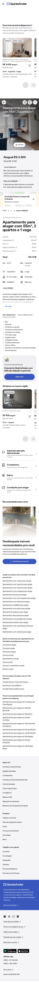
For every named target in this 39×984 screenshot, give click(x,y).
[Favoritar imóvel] (30, 102)
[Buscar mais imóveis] (4, 102)
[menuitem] (6, 210)
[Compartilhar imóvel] (25, 102)
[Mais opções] (35, 102)
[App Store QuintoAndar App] (23, 951)
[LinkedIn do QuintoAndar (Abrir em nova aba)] (17, 916)
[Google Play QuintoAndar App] (10, 951)
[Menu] (3, 4)
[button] (19, 454)
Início (5, 210)
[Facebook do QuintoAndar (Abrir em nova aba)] (4, 916)
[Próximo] (33, 85)
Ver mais (8, 306)
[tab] (9, 315)
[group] (17, 58)
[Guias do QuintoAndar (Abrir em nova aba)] (13, 916)
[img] (17, 47)
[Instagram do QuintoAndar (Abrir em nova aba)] (9, 916)
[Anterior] (26, 85)
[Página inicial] (17, 4)
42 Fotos (21, 144)
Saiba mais (19, 377)
